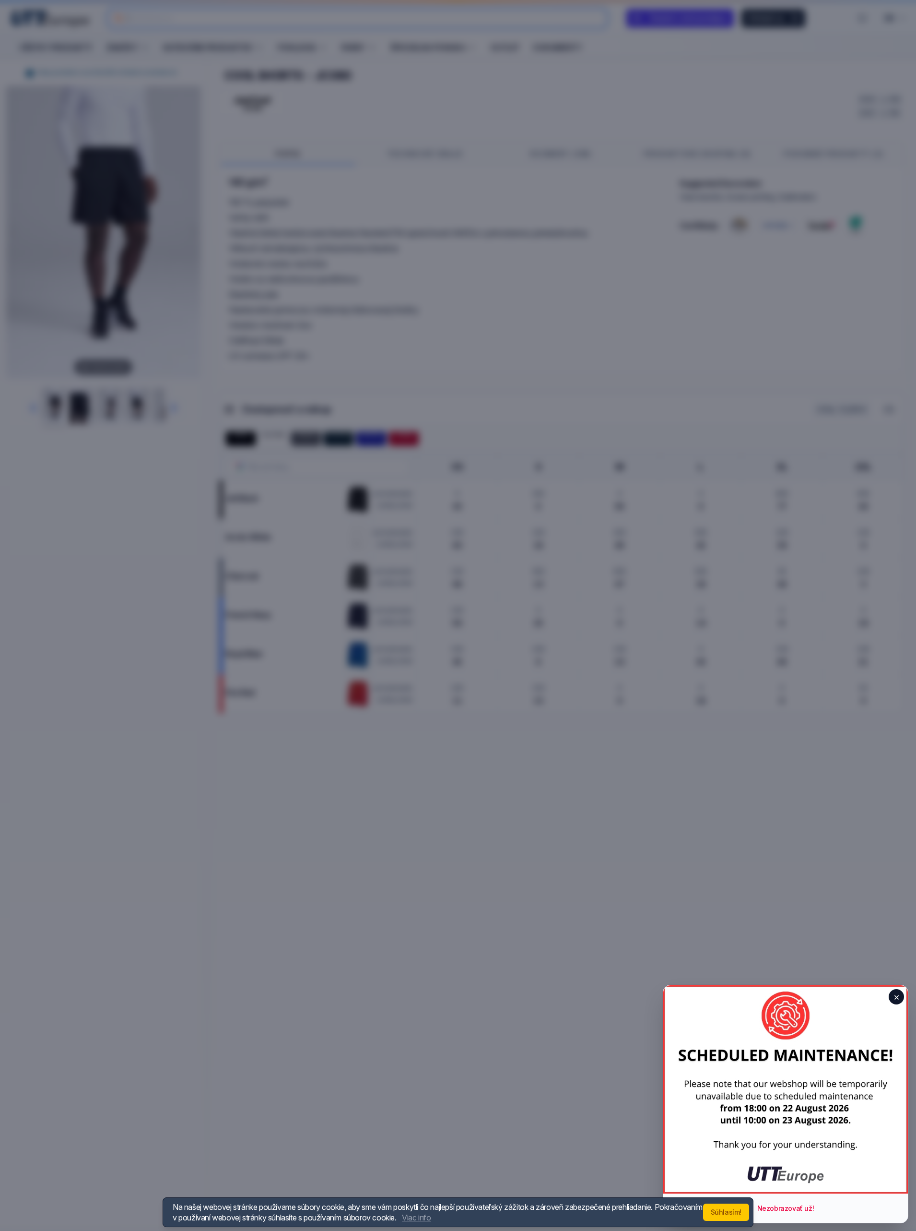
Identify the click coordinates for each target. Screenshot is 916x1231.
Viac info (416, 1217)
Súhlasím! (726, 1212)
